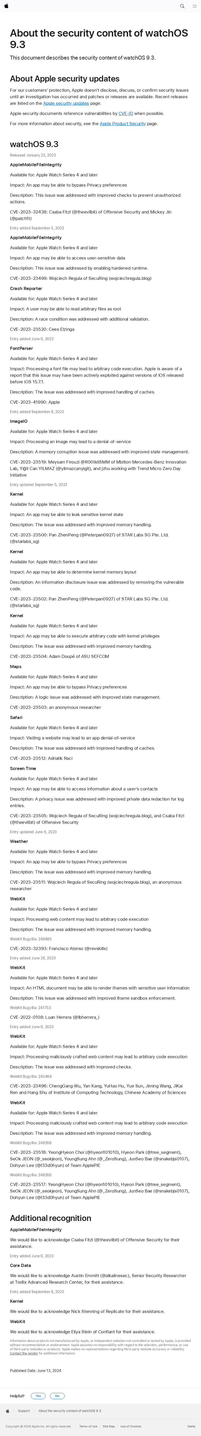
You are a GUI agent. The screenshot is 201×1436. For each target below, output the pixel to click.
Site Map (109, 1426)
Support (24, 1411)
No (57, 1396)
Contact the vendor (24, 1353)
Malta (191, 1426)
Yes (38, 1396)
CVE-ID (126, 113)
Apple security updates (66, 103)
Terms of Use (88, 1426)
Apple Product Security (123, 123)
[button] (182, 6)
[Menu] (194, 6)
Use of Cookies (130, 1426)
